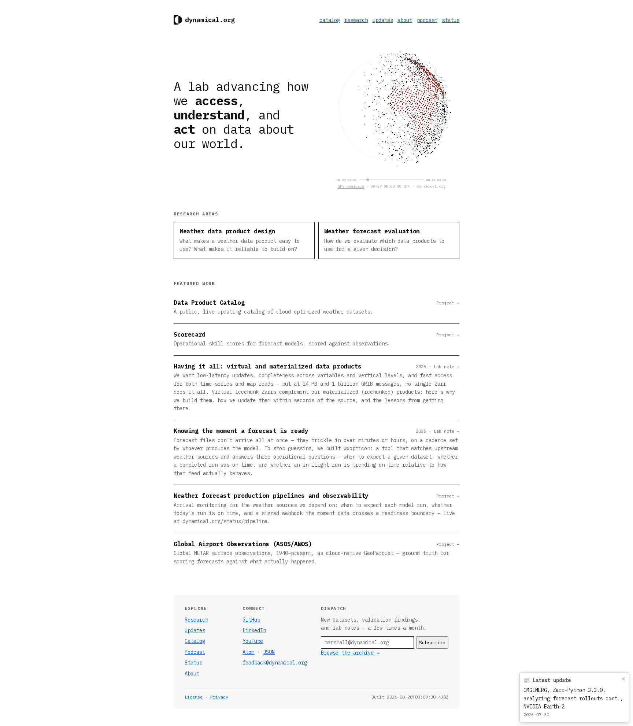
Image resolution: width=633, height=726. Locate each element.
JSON (269, 652)
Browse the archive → (350, 652)
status (450, 20)
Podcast (195, 652)
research (356, 20)
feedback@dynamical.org (275, 662)
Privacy (219, 697)
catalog (329, 20)
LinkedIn (254, 630)
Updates (195, 630)
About (192, 673)
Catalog (195, 641)
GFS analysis (351, 186)
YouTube (253, 641)
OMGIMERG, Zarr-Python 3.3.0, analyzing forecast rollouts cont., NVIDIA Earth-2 (573, 698)
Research (196, 619)
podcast (427, 20)
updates (383, 20)
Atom (248, 652)
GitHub (251, 619)
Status (193, 662)
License (194, 697)
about (404, 20)
